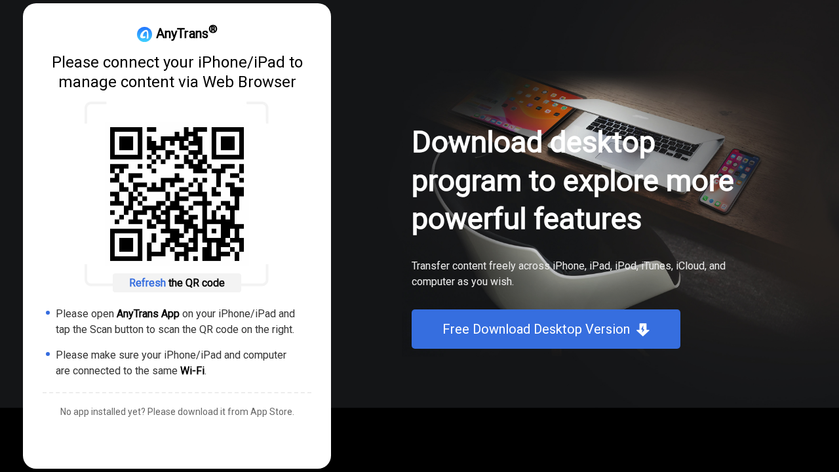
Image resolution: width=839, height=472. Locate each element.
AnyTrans (185, 33)
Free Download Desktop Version (536, 329)
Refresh (148, 283)
